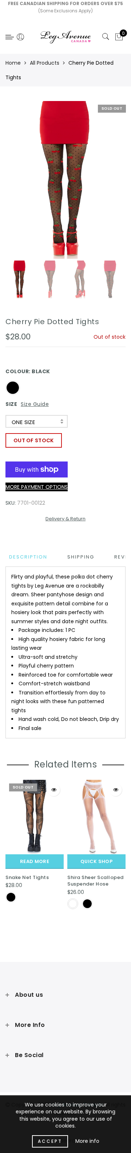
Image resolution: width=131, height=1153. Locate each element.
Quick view (53, 789)
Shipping (80, 556)
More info (87, 1141)
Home (13, 62)
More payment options (36, 487)
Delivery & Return (65, 518)
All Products (44, 62)
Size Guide (35, 404)
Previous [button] (19, 184)
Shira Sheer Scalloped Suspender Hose (95, 881)
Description (28, 556)
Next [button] (103, 183)
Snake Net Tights (27, 877)
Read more (34, 861)
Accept (50, 1141)
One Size (23, 422)
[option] (65, 180)
